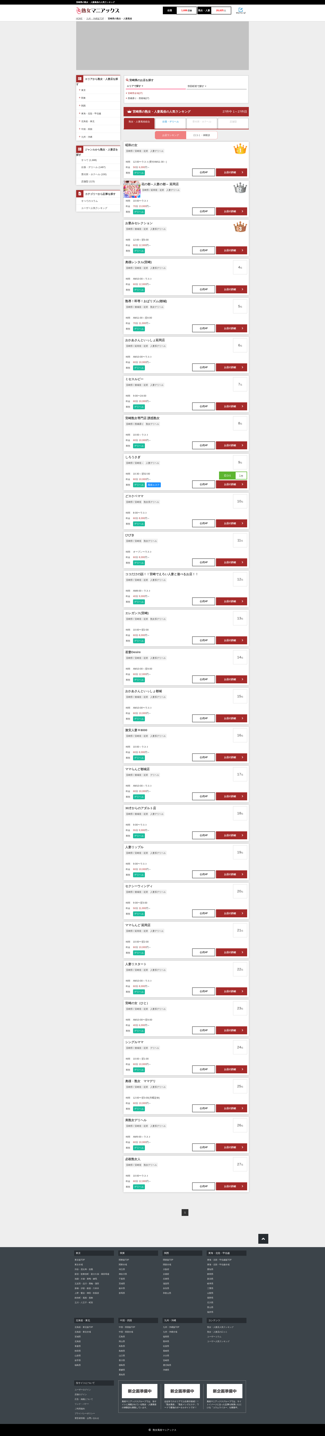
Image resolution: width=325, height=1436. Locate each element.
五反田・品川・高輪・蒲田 (87, 1283)
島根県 (122, 1351)
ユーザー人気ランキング (94, 208)
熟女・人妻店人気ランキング (220, 1327)
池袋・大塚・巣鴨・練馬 (86, 1279)
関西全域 (167, 1264)
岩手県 (78, 1360)
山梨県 (210, 1293)
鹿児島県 (167, 1365)
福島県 (78, 1365)
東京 (82, 90)
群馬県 (122, 1293)
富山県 (210, 1307)
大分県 (166, 1355)
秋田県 (78, 1351)
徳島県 (122, 1365)
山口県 (122, 1355)
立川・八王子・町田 (84, 1302)
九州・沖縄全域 (170, 1332)
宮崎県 (166, 1360)
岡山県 (122, 1341)
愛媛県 (122, 1370)
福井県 (210, 1312)
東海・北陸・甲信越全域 (218, 1264)
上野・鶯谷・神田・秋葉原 (87, 1293)
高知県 (122, 1374)
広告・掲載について (84, 1399)
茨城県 (122, 1283)
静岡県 (210, 1274)
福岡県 (166, 1336)
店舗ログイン (81, 1394)
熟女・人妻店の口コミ (217, 1332)
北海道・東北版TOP (84, 1327)
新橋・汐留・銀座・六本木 (87, 1288)
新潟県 (210, 1279)
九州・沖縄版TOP (95, 18)
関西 (82, 105)
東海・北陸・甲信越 (90, 113)
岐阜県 (210, 1283)
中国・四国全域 (126, 1332)
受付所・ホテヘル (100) (94, 174)
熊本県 (166, 1341)
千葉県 (122, 1279)
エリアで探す (134, 86)
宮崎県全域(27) (135, 93)
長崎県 (166, 1351)
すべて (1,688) (89, 160)
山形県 (78, 1355)
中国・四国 (85, 129)
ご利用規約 (80, 1409)
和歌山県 (167, 1293)
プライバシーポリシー (85, 1413)
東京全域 (79, 1264)
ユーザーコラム (214, 1336)
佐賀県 (166, 1346)
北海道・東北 (86, 121)
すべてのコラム (89, 201)
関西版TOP (168, 1260)
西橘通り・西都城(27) (138, 98)
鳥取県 (122, 1346)
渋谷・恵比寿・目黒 (84, 1269)
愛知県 (210, 1269)
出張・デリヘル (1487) (93, 167)
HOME (79, 18)
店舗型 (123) (88, 181)
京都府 (166, 1274)
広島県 (122, 1336)
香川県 (122, 1360)
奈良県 (166, 1288)
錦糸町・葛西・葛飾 (84, 1298)
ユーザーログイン (83, 1390)
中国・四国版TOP (127, 1327)
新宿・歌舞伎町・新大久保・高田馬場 (92, 1274)
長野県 (210, 1298)
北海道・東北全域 (83, 1332)
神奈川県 (123, 1274)
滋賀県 (166, 1283)
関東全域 (123, 1264)
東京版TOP (80, 1260)
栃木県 (122, 1288)
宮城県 (78, 1336)
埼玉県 (122, 1269)
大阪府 (166, 1269)
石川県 (210, 1302)
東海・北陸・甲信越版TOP (219, 1260)
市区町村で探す (196, 86)
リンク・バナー (82, 1404)
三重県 (210, 1288)
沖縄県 (166, 1370)
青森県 (78, 1346)
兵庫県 (166, 1279)
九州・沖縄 (85, 136)
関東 (82, 97)
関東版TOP (124, 1260)
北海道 (78, 1341)
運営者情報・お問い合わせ (87, 1418)
